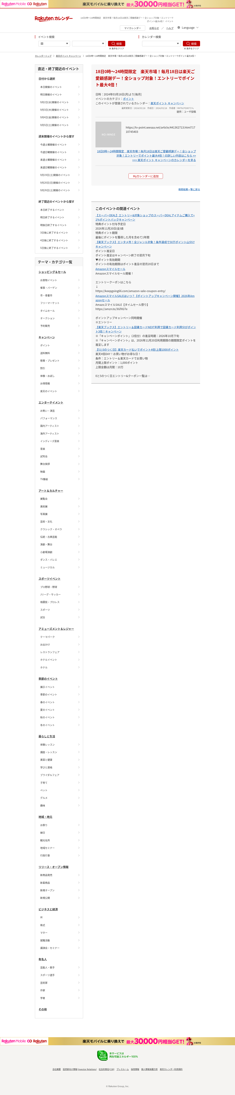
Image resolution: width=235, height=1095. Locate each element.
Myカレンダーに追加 (146, 176)
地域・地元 (45, 817)
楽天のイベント (48, 391)
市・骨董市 (46, 295)
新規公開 (45, 897)
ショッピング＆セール (52, 272)
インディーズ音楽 (49, 441)
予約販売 (45, 325)
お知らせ (154, 28)
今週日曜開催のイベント (53, 152)
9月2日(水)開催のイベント (54, 102)
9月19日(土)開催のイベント (55, 175)
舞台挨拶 (45, 463)
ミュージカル (47, 567)
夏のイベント (47, 709)
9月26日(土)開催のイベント (55, 190)
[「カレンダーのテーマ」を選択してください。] (161, 43)
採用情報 (135, 1069)
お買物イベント (48, 280)
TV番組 (44, 479)
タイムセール (47, 310)
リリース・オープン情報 (53, 867)
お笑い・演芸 (47, 410)
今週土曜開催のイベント (53, 144)
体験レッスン (47, 744)
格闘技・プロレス (50, 602)
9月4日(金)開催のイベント (54, 117)
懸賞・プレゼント (50, 360)
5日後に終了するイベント (54, 247)
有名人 (43, 959)
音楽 (42, 448)
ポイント (45, 345)
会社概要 (56, 1069)
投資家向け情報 (70, 1069)
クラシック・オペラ (51, 529)
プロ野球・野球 (48, 587)
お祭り (43, 825)
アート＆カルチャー (51, 490)
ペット (43, 790)
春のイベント (47, 702)
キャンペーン (47, 337)
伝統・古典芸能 (48, 536)
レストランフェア (50, 652)
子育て (43, 782)
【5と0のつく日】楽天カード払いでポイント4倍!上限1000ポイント (137, 349)
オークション (47, 318)
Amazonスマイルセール (110, 269)
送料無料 (45, 353)
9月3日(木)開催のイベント (54, 109)
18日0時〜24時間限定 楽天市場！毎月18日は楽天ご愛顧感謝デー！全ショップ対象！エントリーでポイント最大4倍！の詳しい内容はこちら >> (146, 153)
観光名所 (45, 840)
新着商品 (45, 882)
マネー (43, 932)
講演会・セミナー (50, 948)
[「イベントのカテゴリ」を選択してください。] (89, 43)
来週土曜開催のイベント (53, 159)
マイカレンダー (132, 28)
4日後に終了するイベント (54, 240)
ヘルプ (169, 28)
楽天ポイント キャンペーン (68, 55)
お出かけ (45, 644)
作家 (42, 990)
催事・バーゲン (48, 287)
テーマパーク (47, 636)
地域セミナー (47, 847)
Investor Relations (87, 1069)
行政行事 (45, 855)
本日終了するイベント (52, 209)
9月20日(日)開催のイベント (55, 182)
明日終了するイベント (52, 217)
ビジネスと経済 (48, 909)
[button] (189, 189)
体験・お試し (47, 375)
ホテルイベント (48, 659)
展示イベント (47, 687)
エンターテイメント (51, 402)
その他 (43, 1009)
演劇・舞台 (46, 544)
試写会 (43, 456)
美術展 (43, 506)
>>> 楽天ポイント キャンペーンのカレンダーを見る (164, 160)
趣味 (42, 805)
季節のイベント (48, 679)
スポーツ (45, 609)
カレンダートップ (43, 55)
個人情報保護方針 (149, 1069)
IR (41, 917)
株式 (42, 925)
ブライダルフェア (49, 775)
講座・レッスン (48, 752)
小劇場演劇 (46, 552)
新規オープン (47, 890)
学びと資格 (46, 767)
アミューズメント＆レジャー (56, 629)
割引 (42, 368)
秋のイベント (47, 717)
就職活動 (45, 940)
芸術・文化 (46, 521)
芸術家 (43, 982)
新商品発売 (46, 875)
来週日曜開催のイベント (53, 167)
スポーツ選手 (47, 975)
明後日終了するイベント (53, 225)
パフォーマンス (48, 418)
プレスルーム (122, 1069)
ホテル (43, 667)
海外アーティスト (49, 433)
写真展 (43, 514)
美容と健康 (46, 759)
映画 (42, 471)
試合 (42, 617)
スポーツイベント (50, 578)
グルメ (43, 797)
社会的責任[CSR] (106, 1069)
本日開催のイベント (51, 87)
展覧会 (43, 498)
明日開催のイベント (51, 94)
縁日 (42, 832)
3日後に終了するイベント (54, 232)
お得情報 (45, 383)
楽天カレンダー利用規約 (171, 1069)
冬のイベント (47, 725)
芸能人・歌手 (47, 967)
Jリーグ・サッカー (50, 594)
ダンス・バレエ (48, 559)
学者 (42, 998)
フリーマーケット (50, 303)
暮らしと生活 (47, 736)
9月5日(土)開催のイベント (54, 125)
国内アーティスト (49, 425)
